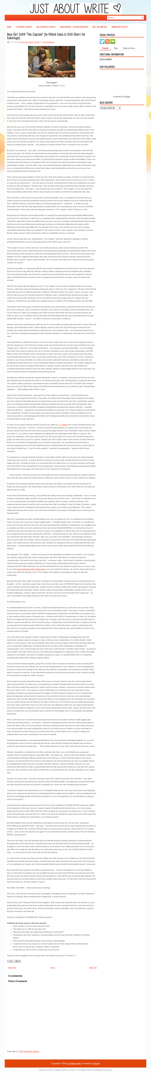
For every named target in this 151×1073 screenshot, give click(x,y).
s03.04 (36, 42)
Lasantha (72, 1070)
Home (9, 26)
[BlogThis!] (11, 961)
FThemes (50, 1070)
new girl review (27, 42)
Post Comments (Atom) (29, 1051)
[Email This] (8, 961)
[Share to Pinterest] (19, 961)
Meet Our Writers (100, 26)
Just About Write (74, 1063)
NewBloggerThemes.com (103, 1070)
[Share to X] (13, 961)
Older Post (93, 967)
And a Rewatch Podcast (46, 26)
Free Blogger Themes (84, 1070)
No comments (48, 42)
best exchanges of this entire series (31, 569)
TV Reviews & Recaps (23, 26)
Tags (116, 48)
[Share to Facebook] (16, 961)
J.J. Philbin (63, 425)
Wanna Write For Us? (119, 26)
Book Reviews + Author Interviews (74, 26)
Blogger (127, 97)
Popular (105, 48)
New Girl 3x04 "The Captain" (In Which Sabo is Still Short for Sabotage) (46, 35)
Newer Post (12, 967)
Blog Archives (129, 48)
